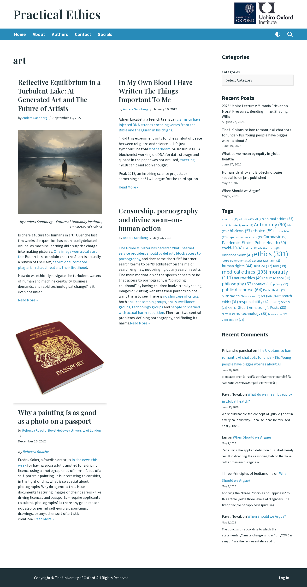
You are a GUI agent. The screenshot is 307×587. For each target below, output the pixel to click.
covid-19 (233, 248)
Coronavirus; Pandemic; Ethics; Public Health (254, 239)
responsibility (254, 301)
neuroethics (248, 278)
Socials (105, 34)
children (239, 231)
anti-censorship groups (147, 301)
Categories (231, 72)
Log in (284, 577)
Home (20, 34)
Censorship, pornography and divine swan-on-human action (158, 219)
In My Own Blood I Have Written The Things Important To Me (156, 91)
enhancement (237, 255)
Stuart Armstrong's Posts (262, 307)
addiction (246, 219)
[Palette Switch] (277, 34)
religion (269, 296)
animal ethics (279, 219)
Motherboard (160, 149)
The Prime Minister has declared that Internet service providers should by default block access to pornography (160, 253)
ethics (271, 253)
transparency (277, 314)
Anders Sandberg (34, 118)
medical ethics (244, 271)
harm (275, 260)
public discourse (242, 290)
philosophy (237, 284)
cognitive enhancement (245, 237)
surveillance (231, 314)
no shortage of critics (180, 296)
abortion (230, 219)
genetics (260, 260)
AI (259, 219)
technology (254, 313)
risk (275, 302)
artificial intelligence (237, 225)
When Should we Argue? (241, 190)
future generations (236, 260)
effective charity (269, 248)
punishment (233, 296)
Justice (262, 266)
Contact (83, 34)
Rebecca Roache (36, 451)
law (279, 266)
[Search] (290, 34)
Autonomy (270, 224)
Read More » (28, 300)
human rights (237, 266)
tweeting (187, 159)
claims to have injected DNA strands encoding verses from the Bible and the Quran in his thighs (160, 124)
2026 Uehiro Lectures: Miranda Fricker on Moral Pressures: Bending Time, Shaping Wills (255, 111)
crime (251, 248)
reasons (252, 296)
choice (263, 231)
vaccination (233, 319)
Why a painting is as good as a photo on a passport (57, 416)
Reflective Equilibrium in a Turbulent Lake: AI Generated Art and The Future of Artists (59, 95)
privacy (280, 284)
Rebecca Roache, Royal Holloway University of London (61, 430)
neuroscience (277, 278)
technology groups (147, 307)
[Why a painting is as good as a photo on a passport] (60, 359)
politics (263, 284)
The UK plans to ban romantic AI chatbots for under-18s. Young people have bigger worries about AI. (256, 135)
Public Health (274, 290)
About (39, 34)
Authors (60, 34)
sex (232, 308)
